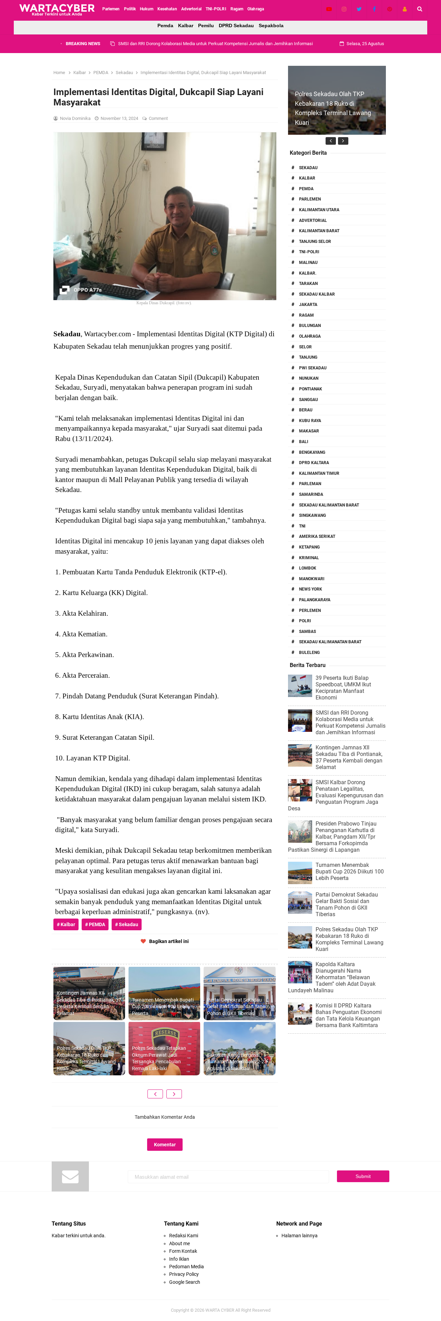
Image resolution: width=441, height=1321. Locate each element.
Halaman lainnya (299, 1235)
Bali (303, 441)
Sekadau (308, 167)
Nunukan (308, 378)
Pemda (165, 25)
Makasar (309, 431)
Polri (305, 620)
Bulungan (310, 325)
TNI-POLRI (309, 251)
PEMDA (306, 188)
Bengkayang (312, 452)
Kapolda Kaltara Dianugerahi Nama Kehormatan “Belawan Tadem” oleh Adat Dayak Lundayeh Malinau (332, 977)
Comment (159, 118)
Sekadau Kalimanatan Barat (330, 641)
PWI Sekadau (313, 368)
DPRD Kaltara (314, 462)
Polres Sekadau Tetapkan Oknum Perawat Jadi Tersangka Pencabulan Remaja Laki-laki (159, 1058)
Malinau (308, 262)
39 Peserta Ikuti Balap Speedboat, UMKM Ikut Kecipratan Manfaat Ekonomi (343, 688)
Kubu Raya (310, 420)
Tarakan (308, 283)
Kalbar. (307, 273)
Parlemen (310, 199)
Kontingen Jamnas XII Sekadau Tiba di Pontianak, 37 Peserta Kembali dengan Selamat (202, 43)
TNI (302, 526)
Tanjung (308, 357)
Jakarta (308, 304)
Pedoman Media (186, 1266)
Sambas (307, 631)
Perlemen (310, 610)
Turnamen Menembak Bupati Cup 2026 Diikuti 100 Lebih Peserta (163, 1006)
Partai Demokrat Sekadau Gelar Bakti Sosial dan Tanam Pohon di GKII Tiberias (238, 1006)
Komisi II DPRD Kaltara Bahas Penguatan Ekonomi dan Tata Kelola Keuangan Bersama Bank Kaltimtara (349, 1015)
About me (179, 1243)
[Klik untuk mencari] (419, 9)
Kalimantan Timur (319, 473)
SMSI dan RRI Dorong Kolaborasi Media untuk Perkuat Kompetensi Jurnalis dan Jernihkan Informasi (351, 722)
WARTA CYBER (219, 1310)
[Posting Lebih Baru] (155, 1093)
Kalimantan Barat (319, 230)
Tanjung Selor (315, 241)
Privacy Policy (184, 1274)
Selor (305, 347)
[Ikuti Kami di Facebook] (374, 9)
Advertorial (313, 220)
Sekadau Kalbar (317, 294)
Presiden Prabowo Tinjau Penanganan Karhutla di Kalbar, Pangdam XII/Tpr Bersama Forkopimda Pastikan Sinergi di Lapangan (332, 836)
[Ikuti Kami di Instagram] (344, 9)
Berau (305, 410)
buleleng (309, 652)
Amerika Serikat (317, 536)
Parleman (310, 483)
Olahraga (310, 336)
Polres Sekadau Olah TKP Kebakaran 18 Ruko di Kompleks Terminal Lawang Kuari (86, 1058)
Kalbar (185, 25)
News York (310, 589)
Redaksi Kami (183, 1235)
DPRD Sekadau (236, 25)
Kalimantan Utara (319, 209)
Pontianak (310, 389)
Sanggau (308, 399)
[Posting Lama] (174, 1093)
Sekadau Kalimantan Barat (329, 505)
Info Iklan (179, 1259)
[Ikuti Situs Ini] (404, 9)
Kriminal (309, 557)
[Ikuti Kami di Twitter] (359, 9)
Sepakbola (271, 25)
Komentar (165, 1144)
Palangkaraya (314, 599)
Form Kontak (183, 1251)
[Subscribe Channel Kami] (328, 9)
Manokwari (312, 578)
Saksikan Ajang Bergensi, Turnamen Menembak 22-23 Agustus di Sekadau (237, 1061)
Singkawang (312, 515)
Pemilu (206, 25)
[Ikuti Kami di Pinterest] (389, 9)
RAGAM (306, 315)
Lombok (307, 568)
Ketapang (309, 547)
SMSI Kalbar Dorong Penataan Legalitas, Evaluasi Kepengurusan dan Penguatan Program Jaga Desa (335, 795)
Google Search (184, 1282)
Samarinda (311, 494)
